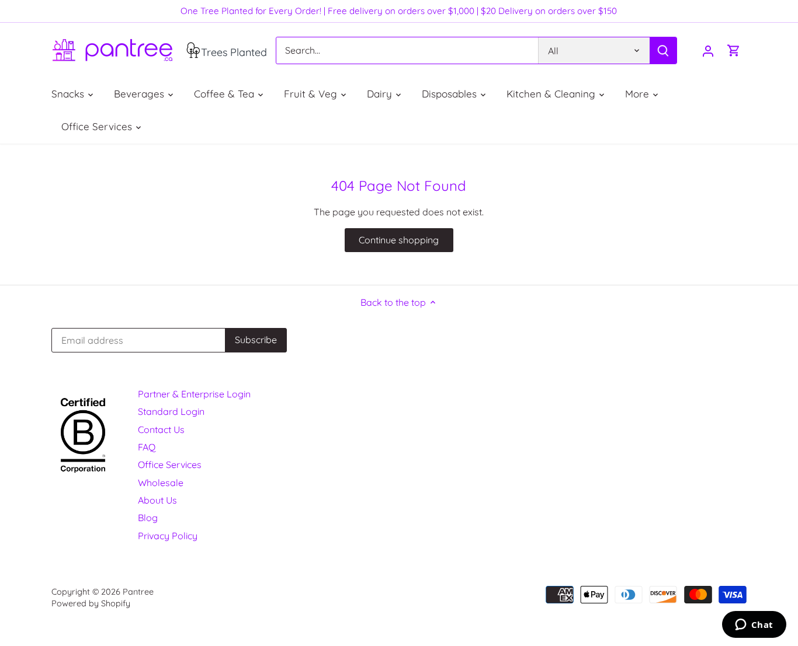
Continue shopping (399, 240)
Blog (148, 517)
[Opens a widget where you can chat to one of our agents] (753, 625)
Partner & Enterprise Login (194, 394)
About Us (157, 500)
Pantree (138, 591)
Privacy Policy (167, 536)
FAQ (146, 447)
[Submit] (663, 50)
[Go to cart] (734, 50)
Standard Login (171, 411)
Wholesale (160, 482)
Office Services (170, 464)
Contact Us (161, 429)
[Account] (708, 50)
